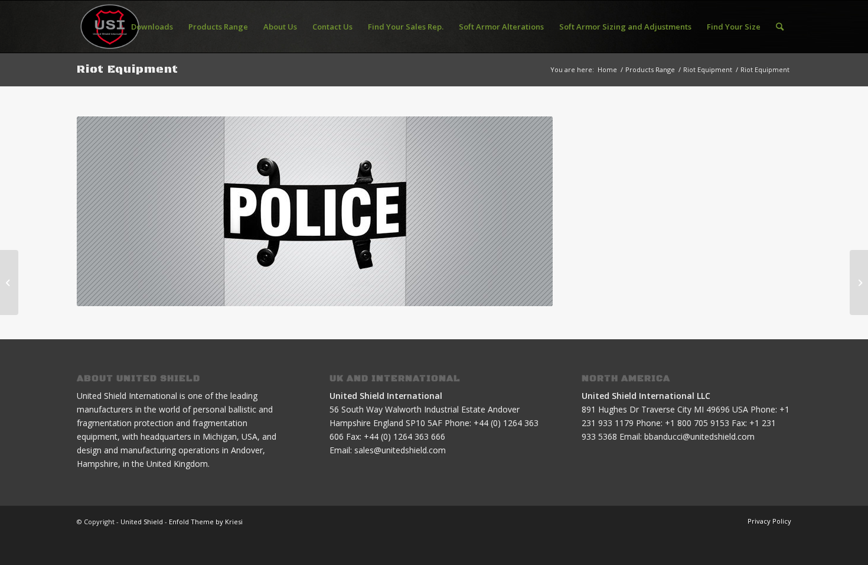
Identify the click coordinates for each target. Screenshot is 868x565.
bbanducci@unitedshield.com (699, 436)
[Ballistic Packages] (9, 282)
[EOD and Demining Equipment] (859, 282)
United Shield (141, 521)
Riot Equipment (127, 69)
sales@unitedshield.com (400, 450)
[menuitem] (152, 27)
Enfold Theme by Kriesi (206, 521)
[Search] (779, 27)
